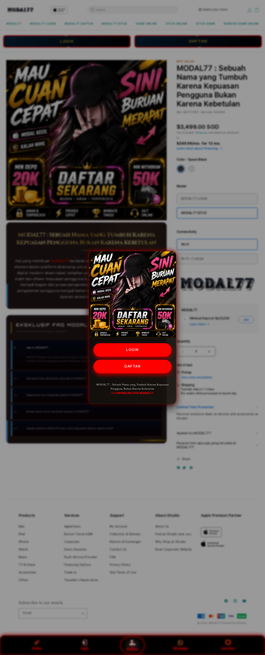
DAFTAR (132, 366)
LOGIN (132, 350)
